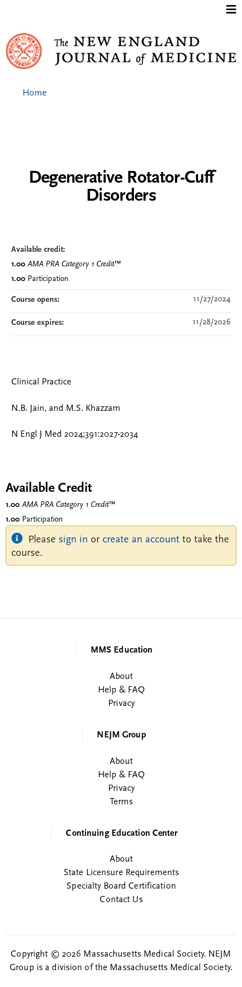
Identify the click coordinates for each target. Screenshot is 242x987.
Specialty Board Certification (121, 886)
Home (35, 93)
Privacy (121, 703)
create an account (141, 540)
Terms (121, 802)
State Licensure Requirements (121, 872)
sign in (73, 540)
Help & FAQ (121, 690)
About (121, 676)
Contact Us (121, 899)
